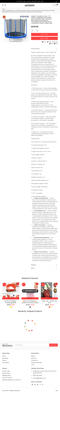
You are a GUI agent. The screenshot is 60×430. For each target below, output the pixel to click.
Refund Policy (6, 373)
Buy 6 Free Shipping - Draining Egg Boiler (11, 302)
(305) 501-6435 (37, 375)
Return (33, 268)
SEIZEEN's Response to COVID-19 (11, 380)
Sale (4, 284)
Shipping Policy (6, 375)
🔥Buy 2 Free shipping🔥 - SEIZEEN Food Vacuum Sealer (30, 302)
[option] (15, 28)
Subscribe (53, 345)
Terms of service (7, 378)
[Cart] (56, 5)
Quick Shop (10, 298)
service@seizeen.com (39, 378)
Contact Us (34, 360)
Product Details (35, 48)
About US (33, 358)
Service (4, 360)
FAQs (32, 365)
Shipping (33, 264)
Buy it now (44, 38)
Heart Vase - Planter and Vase (49, 302)
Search (33, 356)
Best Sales (5, 358)
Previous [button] (1, 296)
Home (3, 9)
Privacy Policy (6, 371)
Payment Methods (36, 362)
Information (5, 362)
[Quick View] (18, 284)
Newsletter (7, 345)
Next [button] (59, 296)
